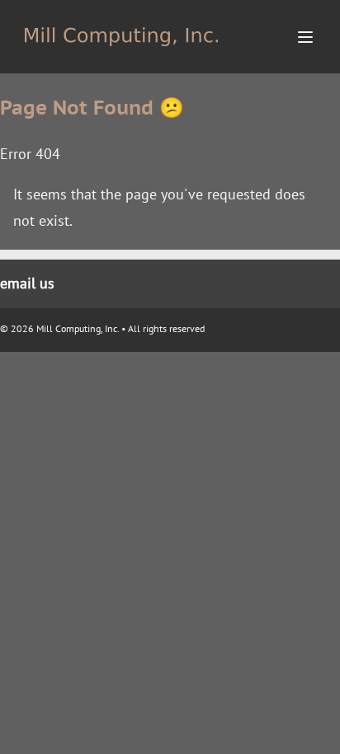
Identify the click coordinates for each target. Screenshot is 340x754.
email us (27, 283)
